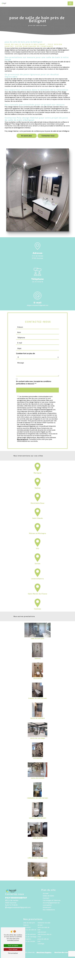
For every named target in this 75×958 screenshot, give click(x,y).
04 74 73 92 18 (37, 282)
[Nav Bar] (70, 3)
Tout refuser (12, 949)
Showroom (47, 907)
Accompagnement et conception (51, 904)
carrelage (41, 944)
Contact (46, 898)
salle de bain (42, 932)
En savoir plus (26, 136)
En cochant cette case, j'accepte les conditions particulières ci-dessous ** (33, 382)
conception (27, 939)
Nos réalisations (49, 910)
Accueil (45, 893)
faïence (26, 925)
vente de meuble (29, 941)
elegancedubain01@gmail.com (37, 305)
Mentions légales (44, 952)
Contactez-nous (48, 136)
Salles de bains (48, 896)
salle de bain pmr (29, 923)
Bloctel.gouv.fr (22, 439)
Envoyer (40, 390)
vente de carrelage (29, 937)
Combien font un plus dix (25, 353)
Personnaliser (13, 953)
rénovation (27, 927)
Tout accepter (13, 945)
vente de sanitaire (29, 934)
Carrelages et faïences (51, 900)
